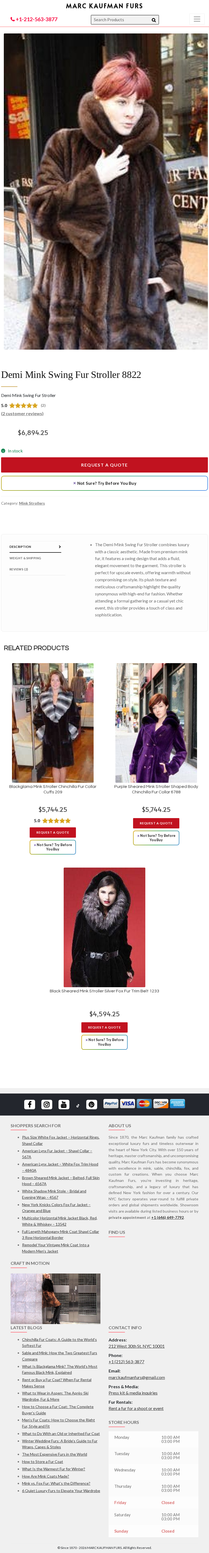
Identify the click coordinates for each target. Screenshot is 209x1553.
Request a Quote (104, 464)
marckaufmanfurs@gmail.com (137, 1377)
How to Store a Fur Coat (42, 1461)
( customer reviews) (22, 413)
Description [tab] (20, 546)
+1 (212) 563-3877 (126, 1361)
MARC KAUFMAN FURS (104, 5)
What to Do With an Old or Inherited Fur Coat (61, 1433)
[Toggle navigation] (197, 19)
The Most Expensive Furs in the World (54, 1454)
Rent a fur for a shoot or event (136, 1408)
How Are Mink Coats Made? (45, 1476)
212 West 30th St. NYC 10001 (137, 1346)
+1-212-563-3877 (36, 19)
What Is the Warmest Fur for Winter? (53, 1469)
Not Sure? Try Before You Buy (104, 483)
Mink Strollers (32, 503)
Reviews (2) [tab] (19, 569)
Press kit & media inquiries (133, 1392)
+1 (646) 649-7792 (167, 1217)
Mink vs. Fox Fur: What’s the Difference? (56, 1483)
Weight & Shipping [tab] (25, 558)
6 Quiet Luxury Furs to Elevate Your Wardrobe (61, 1490)
